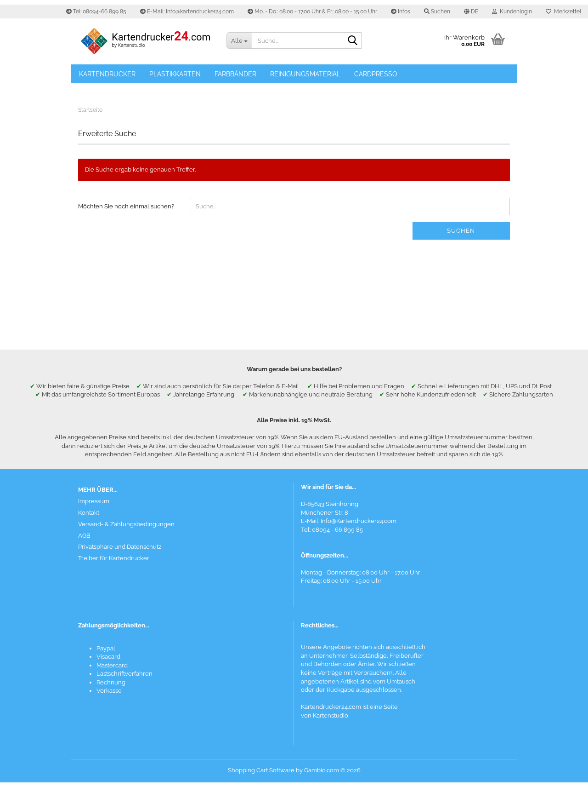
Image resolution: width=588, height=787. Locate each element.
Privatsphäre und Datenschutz (119, 546)
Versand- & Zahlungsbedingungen (126, 524)
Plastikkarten (175, 74)
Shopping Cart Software (261, 770)
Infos (403, 11)
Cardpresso (375, 74)
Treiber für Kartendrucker (113, 558)
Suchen (461, 230)
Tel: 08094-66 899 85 (99, 11)
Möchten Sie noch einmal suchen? (126, 206)
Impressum (93, 501)
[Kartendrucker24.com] (145, 41)
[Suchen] (353, 41)
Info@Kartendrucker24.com (358, 520)
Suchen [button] (440, 11)
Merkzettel (566, 11)
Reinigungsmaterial (305, 74)
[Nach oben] (563, 773)
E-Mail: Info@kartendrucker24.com (190, 11)
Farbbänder (235, 74)
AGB (84, 535)
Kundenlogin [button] (514, 11)
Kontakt (88, 512)
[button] (471, 11)
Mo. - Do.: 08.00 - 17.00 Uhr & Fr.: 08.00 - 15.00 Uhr (315, 11)
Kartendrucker (107, 74)
